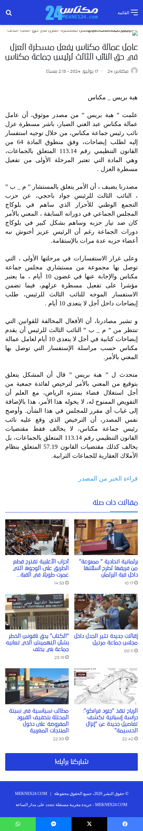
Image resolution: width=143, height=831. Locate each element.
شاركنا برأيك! (72, 762)
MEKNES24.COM (31, 793)
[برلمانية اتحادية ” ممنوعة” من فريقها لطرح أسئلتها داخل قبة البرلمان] (106, 537)
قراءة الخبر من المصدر (108, 478)
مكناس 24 (118, 71)
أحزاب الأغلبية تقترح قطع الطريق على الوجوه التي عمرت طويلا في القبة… (41, 568)
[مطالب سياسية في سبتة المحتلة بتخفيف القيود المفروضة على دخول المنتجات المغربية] (37, 686)
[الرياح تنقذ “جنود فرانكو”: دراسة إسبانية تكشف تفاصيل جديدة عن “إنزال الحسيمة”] (106, 686)
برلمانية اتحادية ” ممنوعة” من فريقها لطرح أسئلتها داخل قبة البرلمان (108, 568)
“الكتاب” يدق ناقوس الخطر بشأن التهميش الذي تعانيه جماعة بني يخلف (37, 643)
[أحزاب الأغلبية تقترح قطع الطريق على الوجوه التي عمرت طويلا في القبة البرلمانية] (37, 537)
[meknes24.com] (71, 12)
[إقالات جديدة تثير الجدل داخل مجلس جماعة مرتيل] (106, 611)
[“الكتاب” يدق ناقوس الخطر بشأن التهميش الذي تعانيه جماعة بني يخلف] (37, 611)
